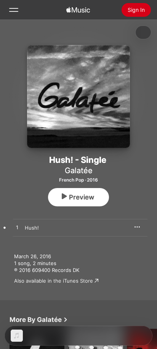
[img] (78, 9)
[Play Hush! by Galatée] (17, 227)
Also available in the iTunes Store (53, 281)
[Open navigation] (13, 10)
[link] (39, 319)
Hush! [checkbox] (32, 228)
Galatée (79, 170)
